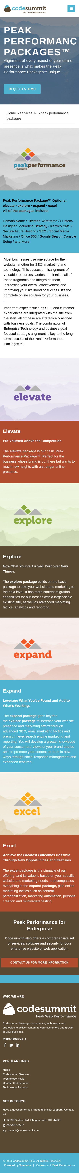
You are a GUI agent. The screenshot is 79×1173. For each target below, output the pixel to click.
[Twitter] (11, 1045)
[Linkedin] (18, 1045)
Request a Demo (22, 89)
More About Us (13, 1038)
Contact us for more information (39, 962)
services (26, 113)
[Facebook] (5, 1045)
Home (11, 113)
